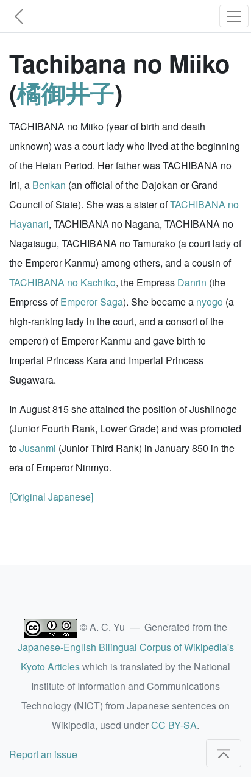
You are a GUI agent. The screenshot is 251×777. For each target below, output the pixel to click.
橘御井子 (66, 92)
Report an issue (43, 754)
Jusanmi (37, 448)
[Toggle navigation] (234, 16)
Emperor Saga (91, 302)
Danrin (192, 282)
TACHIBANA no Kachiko (62, 282)
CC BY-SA (174, 725)
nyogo (209, 302)
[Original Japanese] (51, 497)
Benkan (49, 185)
